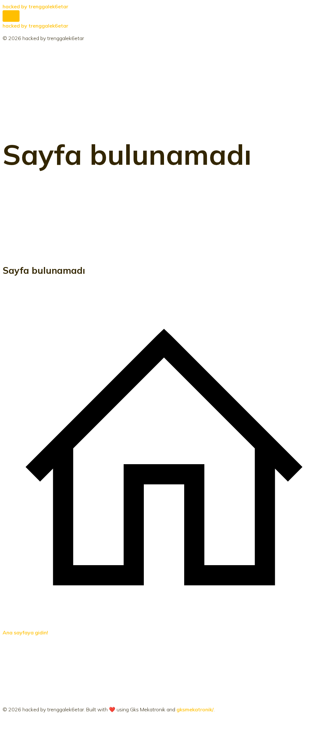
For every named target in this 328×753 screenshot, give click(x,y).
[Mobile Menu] (11, 16)
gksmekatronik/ (195, 709)
